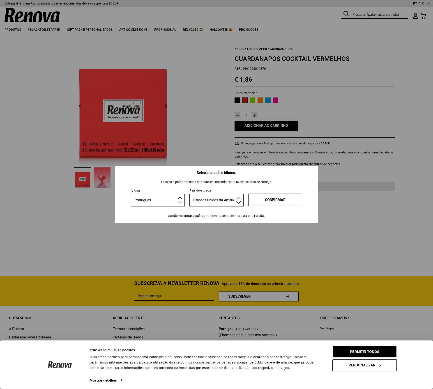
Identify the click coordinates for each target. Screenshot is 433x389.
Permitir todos (364, 352)
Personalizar (362, 365)
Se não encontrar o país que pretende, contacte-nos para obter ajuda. (216, 216)
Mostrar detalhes (103, 380)
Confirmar (275, 200)
